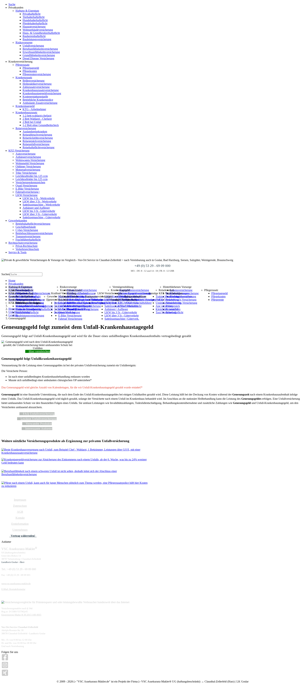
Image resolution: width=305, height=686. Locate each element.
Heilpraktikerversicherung (37, 83)
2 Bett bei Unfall (32, 121)
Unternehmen (20, 529)
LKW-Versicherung (26, 195)
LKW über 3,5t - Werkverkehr (39, 201)
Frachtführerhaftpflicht (28, 239)
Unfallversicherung (33, 45)
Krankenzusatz (24, 77)
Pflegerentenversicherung (37, 74)
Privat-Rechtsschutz (27, 245)
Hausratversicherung (34, 26)
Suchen (5, 274)
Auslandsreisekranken (35, 131)
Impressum (20, 499)
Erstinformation (20, 523)
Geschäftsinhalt (62, 305)
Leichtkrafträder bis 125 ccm (31, 179)
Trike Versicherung (26, 172)
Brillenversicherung (33, 80)
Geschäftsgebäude (26, 226)
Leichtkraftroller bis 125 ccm (32, 176)
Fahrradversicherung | (28, 191)
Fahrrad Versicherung (70, 318)
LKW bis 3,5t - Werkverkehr (39, 198)
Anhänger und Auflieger (36, 207)
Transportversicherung (28, 236)
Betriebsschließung (64, 312)
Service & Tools (17, 252)
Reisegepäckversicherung (37, 141)
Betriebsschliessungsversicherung (34, 233)
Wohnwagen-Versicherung (30, 160)
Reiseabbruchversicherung (37, 134)
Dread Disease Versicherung (38, 58)
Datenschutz (20, 505)
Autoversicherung (25, 153)
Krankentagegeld (25, 106)
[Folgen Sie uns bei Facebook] (4, 659)
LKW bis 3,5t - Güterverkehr (39, 210)
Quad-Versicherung (26, 185)
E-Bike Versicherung (27, 188)
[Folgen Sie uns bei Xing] (4, 675)
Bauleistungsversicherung (37, 39)
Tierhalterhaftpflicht (33, 17)
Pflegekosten (30, 71)
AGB (20, 511)
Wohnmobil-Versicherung (30, 163)
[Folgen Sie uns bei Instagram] (4, 667)
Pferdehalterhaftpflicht (35, 23)
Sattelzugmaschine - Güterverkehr (41, 217)
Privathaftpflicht (31, 13)
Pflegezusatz (22, 64)
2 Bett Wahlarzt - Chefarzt (37, 118)
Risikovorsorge (24, 42)
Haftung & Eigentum (27, 10)
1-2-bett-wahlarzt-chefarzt (37, 115)
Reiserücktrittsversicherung (38, 137)
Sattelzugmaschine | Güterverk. (121, 318)
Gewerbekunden (17, 220)
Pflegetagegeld (31, 67)
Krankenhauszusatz (26, 112)
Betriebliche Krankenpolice (38, 99)
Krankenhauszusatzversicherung (41, 90)
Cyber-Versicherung (27, 230)
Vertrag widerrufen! (23, 535)
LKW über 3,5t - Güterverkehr (40, 214)
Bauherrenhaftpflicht (34, 36)
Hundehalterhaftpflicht (35, 20)
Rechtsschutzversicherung (22, 242)
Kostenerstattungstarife (35, 96)
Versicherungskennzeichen (30, 182)
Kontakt (20, 517)
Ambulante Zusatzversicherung (40, 102)
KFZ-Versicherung (18, 150)
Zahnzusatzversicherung (36, 86)
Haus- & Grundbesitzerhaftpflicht (41, 32)
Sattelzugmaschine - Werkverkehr (41, 204)
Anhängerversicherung (28, 156)
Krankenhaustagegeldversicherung (42, 93)
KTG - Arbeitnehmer (34, 109)
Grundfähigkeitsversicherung (39, 55)
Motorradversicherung (28, 169)
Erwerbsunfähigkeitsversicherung (41, 52)
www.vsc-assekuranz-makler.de (16, 583)
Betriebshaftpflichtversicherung (33, 223)
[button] (23, 299)
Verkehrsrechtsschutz (27, 249)
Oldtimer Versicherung (28, 166)
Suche (11, 4)
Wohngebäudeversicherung (38, 29)
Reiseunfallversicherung (36, 144)
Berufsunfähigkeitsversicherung (40, 48)
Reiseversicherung (26, 128)
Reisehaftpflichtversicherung (38, 147)
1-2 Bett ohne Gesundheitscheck (41, 125)
